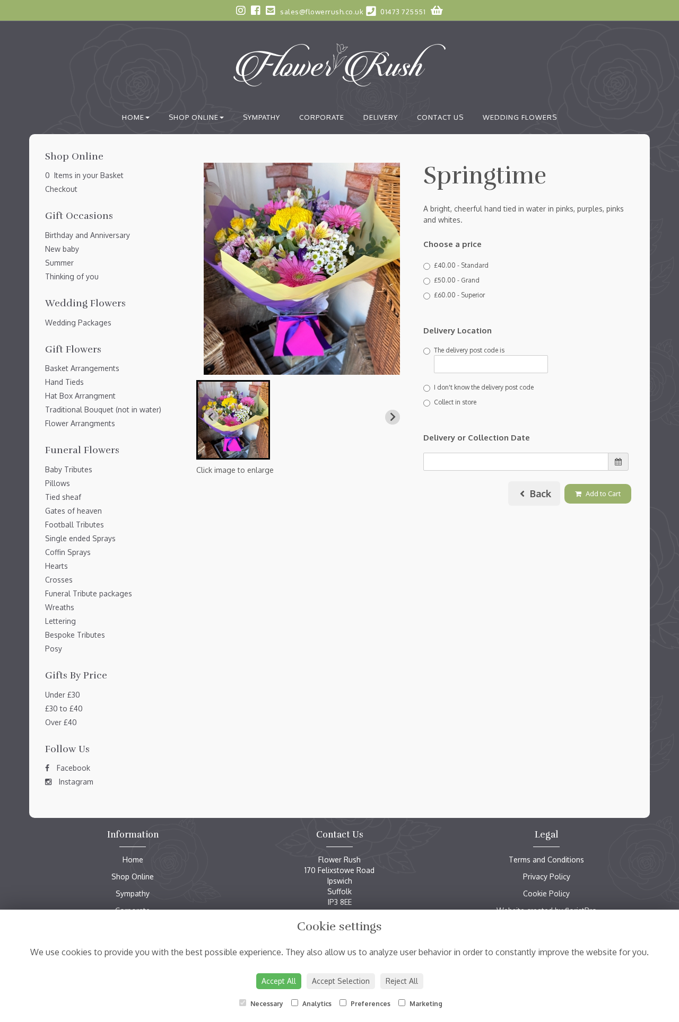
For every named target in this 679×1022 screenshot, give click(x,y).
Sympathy (261, 117)
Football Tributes (74, 524)
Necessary (266, 1004)
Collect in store (455, 402)
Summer (59, 262)
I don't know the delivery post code (484, 387)
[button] (233, 420)
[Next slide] (392, 417)
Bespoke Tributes (75, 634)
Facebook (72, 767)
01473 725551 (402, 11)
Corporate (321, 117)
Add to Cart (602, 493)
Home (133, 117)
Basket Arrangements (82, 368)
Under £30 (62, 694)
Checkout (61, 188)
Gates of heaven (73, 510)
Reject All (402, 980)
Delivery (380, 117)
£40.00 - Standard (461, 265)
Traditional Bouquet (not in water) (103, 409)
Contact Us (440, 117)
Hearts (56, 565)
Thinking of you (72, 276)
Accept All (279, 980)
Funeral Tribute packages (88, 593)
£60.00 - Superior (459, 295)
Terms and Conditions (546, 859)
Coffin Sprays (68, 552)
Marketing (425, 1004)
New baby (62, 248)
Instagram (75, 781)
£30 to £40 (64, 708)
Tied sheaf (63, 496)
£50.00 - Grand (457, 280)
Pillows (57, 483)
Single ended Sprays (80, 538)
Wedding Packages (78, 322)
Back (539, 493)
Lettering (60, 620)
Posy (53, 648)
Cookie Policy (546, 893)
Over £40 (61, 722)
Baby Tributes (68, 469)
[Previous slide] (211, 417)
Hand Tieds (64, 381)
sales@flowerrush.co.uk (320, 11)
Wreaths (59, 607)
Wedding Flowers (520, 117)
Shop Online (194, 117)
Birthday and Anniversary (87, 235)
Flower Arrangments (80, 423)
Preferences (369, 1004)
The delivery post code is (469, 350)
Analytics (316, 1004)
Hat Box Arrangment (80, 395)
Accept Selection (341, 980)
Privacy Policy (546, 876)
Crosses (59, 579)
